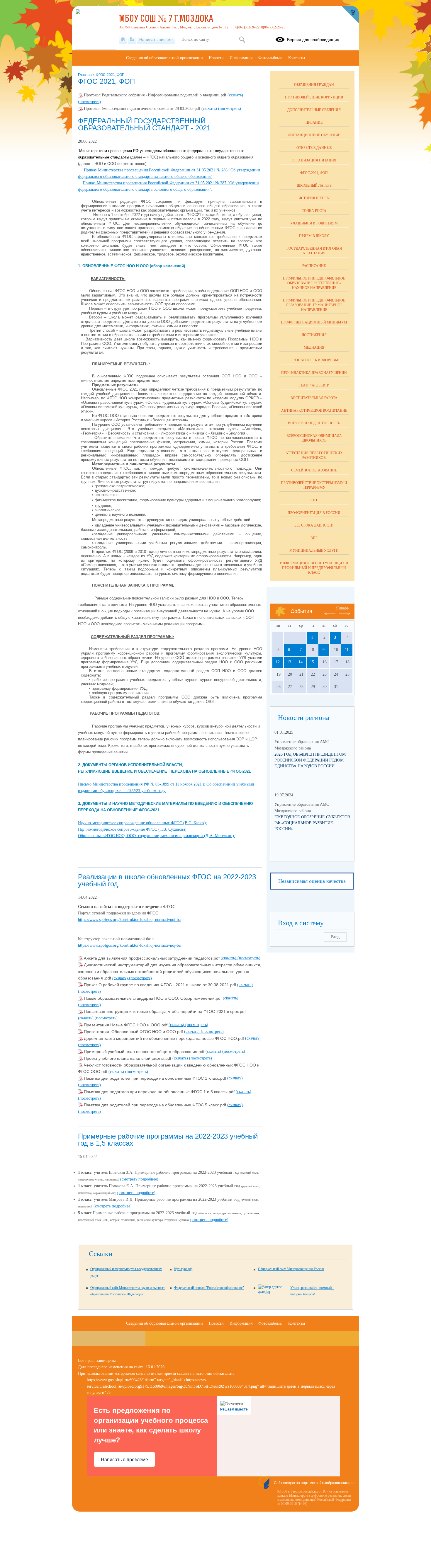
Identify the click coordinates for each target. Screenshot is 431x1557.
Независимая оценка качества (312, 881)
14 (300, 662)
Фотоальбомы (270, 58)
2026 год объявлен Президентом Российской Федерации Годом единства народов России (310, 760)
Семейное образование (314, 470)
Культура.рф (183, 1269)
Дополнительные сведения (314, 110)
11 (347, 650)
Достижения (314, 335)
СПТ (314, 500)
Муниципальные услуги (314, 550)
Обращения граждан (314, 85)
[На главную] (123, 39)
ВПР (314, 538)
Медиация (314, 347)
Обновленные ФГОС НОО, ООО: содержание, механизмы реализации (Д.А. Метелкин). (156, 836)
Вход (335, 937)
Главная (85, 75)
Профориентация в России (314, 513)
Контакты (296, 58)
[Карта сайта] (132, 39)
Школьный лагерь (314, 185)
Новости (216, 58)
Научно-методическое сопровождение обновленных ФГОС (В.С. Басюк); (142, 823)
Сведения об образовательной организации (164, 58)
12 (278, 662)
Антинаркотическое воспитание (314, 410)
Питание (314, 122)
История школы (314, 198)
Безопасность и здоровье (314, 360)
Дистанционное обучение (314, 135)
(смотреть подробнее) (139, 1179)
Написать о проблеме (124, 1459)
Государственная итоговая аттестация (314, 250)
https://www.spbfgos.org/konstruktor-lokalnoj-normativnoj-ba (129, 919)
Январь (342, 608)
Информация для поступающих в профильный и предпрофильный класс (314, 568)
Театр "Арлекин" (314, 385)
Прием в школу (314, 236)
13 (289, 662)
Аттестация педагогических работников (314, 455)
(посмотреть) (89, 102)
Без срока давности (314, 525)
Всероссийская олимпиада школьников (314, 438)
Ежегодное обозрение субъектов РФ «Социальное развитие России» (312, 823)
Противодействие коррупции (314, 97)
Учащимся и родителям (314, 223)
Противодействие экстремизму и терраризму (314, 485)
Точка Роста (314, 211)
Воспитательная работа (314, 398)
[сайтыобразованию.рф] (350, 14)
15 (312, 662)
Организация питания (314, 160)
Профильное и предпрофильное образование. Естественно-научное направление (314, 283)
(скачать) (235, 95)
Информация (241, 58)
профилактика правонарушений (314, 373)
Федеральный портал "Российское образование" (209, 1288)
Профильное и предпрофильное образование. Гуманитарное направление (314, 305)
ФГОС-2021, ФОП (110, 75)
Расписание (314, 266)
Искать (242, 39)
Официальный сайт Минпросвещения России (291, 1269)
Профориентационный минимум (314, 322)
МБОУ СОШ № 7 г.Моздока (166, 19)
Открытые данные (314, 148)
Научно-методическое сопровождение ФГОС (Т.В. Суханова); (133, 829)
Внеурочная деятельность (314, 423)
